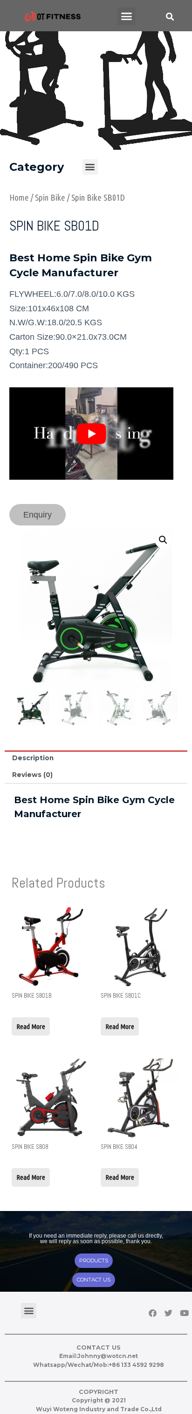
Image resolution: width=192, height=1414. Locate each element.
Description (33, 758)
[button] (126, 16)
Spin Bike (50, 197)
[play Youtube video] (91, 433)
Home (19, 197)
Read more (30, 1026)
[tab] (96, 758)
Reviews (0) (32, 774)
